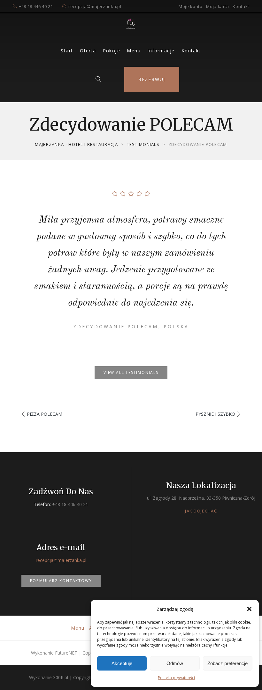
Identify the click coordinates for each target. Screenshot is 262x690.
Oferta (88, 51)
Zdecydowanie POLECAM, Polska (131, 326)
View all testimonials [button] (131, 372)
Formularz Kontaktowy (61, 580)
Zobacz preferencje (227, 663)
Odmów (174, 663)
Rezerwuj (151, 79)
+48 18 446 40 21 (36, 6)
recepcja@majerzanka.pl (94, 6)
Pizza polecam (44, 414)
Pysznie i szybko (215, 414)
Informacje (160, 51)
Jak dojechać (201, 511)
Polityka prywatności (176, 677)
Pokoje (111, 51)
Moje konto (191, 6)
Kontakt (241, 6)
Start (67, 51)
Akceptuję (122, 663)
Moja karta (217, 6)
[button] (249, 609)
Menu (134, 51)
